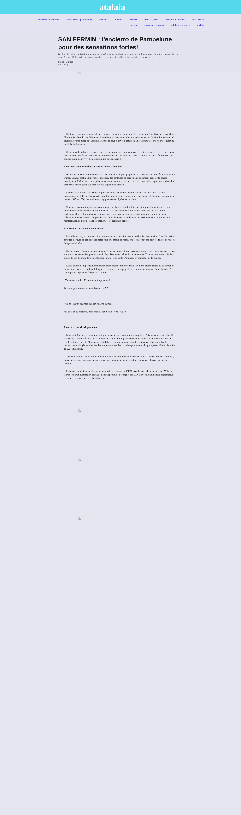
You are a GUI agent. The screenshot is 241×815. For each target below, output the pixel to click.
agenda (134, 25)
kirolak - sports (151, 19)
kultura (118, 19)
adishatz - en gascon (180, 25)
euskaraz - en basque (154, 25)
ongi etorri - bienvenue (48, 19)
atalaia (200, 25)
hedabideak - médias (175, 19)
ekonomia (103, 19)
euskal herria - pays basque (79, 19)
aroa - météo (198, 19)
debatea (133, 19)
